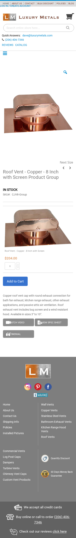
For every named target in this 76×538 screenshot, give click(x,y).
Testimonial (13, 334)
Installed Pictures (13, 433)
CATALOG (21, 44)
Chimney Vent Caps (15, 473)
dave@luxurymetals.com (37, 35)
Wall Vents (47, 404)
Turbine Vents (11, 468)
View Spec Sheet (51, 322)
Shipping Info (11, 421)
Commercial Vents (14, 451)
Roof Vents (48, 436)
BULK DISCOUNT (45, 3)
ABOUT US (17, 3)
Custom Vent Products (16, 479)
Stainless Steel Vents (53, 415)
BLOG (71, 3)
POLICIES (61, 3)
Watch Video (16, 322)
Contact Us (9, 415)
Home (6, 404)
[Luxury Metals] (31, 17)
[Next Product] (70, 168)
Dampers (8, 462)
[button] (65, 75)
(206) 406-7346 (14, 39)
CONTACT (30, 3)
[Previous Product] (63, 168)
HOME (6, 3)
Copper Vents (49, 410)
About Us (8, 410)
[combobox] (39, 28)
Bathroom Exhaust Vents (56, 421)
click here (60, 532)
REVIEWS (7, 44)
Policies (7, 427)
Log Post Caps (12, 456)
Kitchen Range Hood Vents (53, 429)
